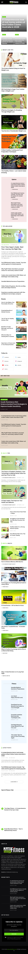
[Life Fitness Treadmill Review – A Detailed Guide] (14, 618)
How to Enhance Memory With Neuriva (12, 561)
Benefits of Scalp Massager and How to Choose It (7, 328)
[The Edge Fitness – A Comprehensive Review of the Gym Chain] (14, 800)
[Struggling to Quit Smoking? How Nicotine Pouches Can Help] (5, 520)
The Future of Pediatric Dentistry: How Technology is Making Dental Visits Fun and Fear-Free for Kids (13, 473)
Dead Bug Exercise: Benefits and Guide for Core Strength (17, 706)
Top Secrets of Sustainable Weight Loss (13, 131)
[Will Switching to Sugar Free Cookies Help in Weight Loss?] (14, 80)
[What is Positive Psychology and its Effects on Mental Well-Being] (14, 641)
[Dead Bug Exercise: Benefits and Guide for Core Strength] (6, 706)
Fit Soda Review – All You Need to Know (12, 605)
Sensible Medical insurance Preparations (12, 281)
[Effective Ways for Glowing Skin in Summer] (21, 337)
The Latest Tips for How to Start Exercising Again (17, 736)
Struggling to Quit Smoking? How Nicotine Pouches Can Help (17, 520)
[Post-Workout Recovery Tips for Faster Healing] (5, 535)
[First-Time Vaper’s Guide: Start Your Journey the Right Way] (14, 236)
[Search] (26, 2)
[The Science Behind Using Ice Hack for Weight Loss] (14, 60)
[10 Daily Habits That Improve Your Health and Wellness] (14, 492)
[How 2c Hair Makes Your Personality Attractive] (21, 305)
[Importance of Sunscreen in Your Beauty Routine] (21, 345)
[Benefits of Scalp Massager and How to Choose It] (21, 329)
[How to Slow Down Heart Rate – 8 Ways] (5, 514)
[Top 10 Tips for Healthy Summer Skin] (21, 321)
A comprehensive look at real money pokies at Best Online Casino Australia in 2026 (13, 23)
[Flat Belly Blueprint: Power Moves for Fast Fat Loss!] (6, 726)
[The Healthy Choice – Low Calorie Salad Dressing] (14, 162)
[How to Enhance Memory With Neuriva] (14, 553)
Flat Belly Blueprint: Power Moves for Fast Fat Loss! (17, 726)
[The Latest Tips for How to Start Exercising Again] (6, 736)
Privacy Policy (13, 938)
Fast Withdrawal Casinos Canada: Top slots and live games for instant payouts (7, 40)
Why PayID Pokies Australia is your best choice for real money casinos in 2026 (20, 40)
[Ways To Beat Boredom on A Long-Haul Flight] (14, 663)
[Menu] (2, 2)
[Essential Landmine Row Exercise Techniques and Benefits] (6, 716)
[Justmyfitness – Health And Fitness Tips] (14, 2)
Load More (13, 781)
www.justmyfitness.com (12, 949)
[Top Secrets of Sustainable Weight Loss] (14, 122)
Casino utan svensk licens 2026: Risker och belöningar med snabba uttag (17, 215)
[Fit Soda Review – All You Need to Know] (14, 597)
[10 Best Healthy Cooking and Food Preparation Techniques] (14, 141)
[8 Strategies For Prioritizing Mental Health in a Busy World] (14, 574)
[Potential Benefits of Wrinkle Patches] (21, 313)
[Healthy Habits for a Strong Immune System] (5, 529)
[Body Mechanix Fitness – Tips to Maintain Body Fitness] (14, 820)
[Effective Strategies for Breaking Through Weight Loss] (14, 101)
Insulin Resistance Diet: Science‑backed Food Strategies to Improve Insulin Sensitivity (14, 404)
